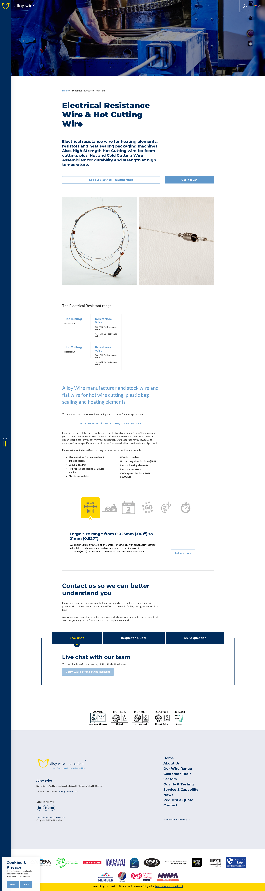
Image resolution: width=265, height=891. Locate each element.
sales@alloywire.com (68, 791)
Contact (170, 805)
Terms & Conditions (45, 817)
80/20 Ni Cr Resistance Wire (105, 328)
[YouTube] (52, 808)
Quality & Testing (178, 784)
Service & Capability (180, 790)
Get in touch (189, 179)
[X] (46, 808)
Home (65, 90)
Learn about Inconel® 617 (169, 886)
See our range (111, 179)
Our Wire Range (177, 769)
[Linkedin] (39, 808)
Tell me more (183, 553)
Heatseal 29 (69, 323)
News (168, 795)
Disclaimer (60, 817)
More (26, 884)
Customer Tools (177, 774)
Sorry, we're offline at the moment (88, 671)
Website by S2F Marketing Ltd (176, 819)
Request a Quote (178, 800)
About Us (171, 763)
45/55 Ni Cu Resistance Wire (106, 335)
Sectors (170, 779)
